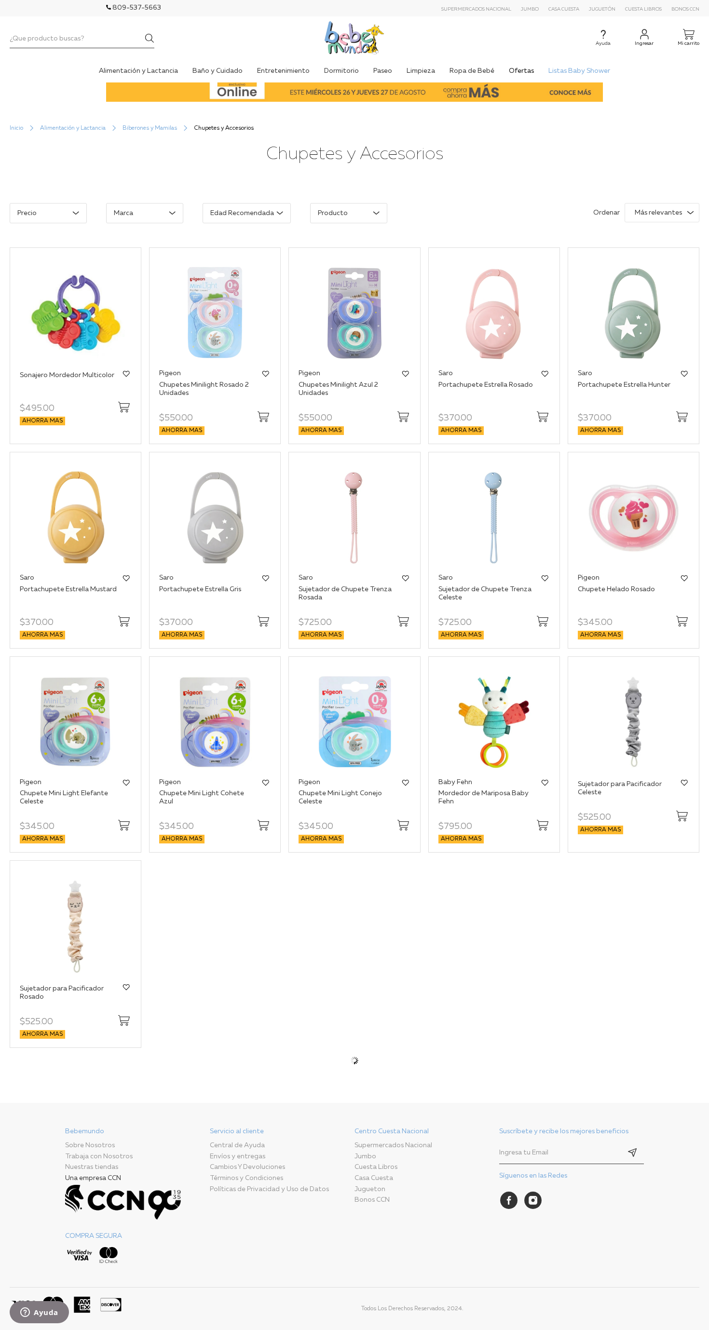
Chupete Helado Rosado (616, 589)
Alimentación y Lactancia (73, 128)
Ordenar (606, 212)
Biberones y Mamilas (150, 128)
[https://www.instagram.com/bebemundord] (533, 1200)
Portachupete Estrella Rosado (485, 384)
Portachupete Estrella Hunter (624, 384)
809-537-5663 (136, 7)
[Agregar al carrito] (124, 407)
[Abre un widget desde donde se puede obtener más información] (39, 1313)
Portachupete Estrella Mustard (68, 589)
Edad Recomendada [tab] (242, 213)
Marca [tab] (123, 213)
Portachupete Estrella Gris (200, 589)
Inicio (16, 128)
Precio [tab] (27, 213)
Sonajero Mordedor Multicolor (67, 375)
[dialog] (281, 218)
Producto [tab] (333, 213)
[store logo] (354, 37)
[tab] (137, 1197)
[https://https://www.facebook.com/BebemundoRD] (508, 1200)
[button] (126, 374)
